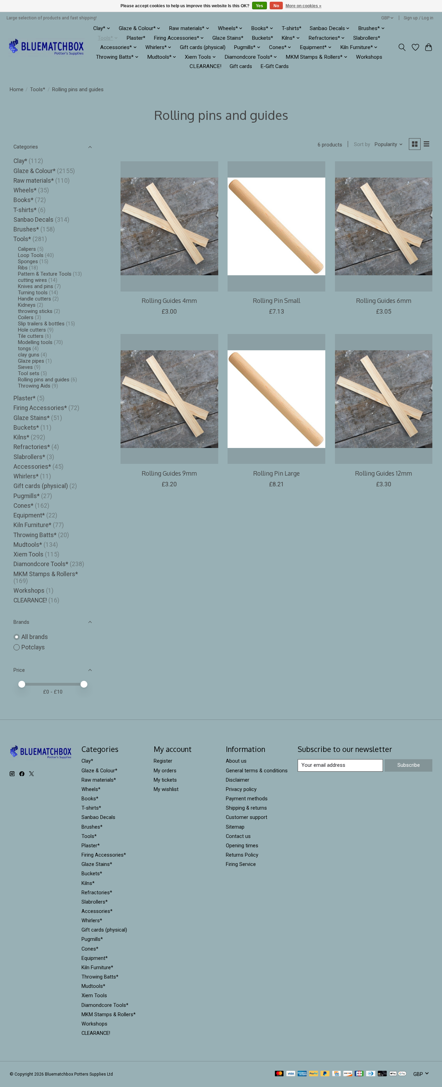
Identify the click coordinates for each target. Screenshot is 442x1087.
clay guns (28, 355)
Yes (259, 5)
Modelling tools (35, 342)
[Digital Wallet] (398, 1074)
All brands (34, 636)
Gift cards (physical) (202, 47)
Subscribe (408, 765)
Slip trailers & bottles (41, 324)
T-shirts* (291, 28)
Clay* (20, 161)
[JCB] (359, 1074)
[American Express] (302, 1074)
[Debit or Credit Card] (382, 1074)
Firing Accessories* (40, 407)
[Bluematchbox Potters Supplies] (46, 47)
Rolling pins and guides (43, 379)
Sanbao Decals (33, 219)
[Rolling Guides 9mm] (169, 399)
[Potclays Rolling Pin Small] (276, 226)
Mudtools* (27, 544)
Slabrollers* (366, 38)
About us (236, 761)
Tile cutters (31, 336)
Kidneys (27, 305)
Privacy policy (241, 789)
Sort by (362, 144)
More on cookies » (303, 5)
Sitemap (235, 827)
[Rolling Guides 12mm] (384, 399)
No (276, 5)
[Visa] (290, 1074)
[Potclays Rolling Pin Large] (276, 399)
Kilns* (21, 437)
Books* (23, 200)
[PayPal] (313, 1074)
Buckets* (262, 38)
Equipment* (29, 515)
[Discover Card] (347, 1074)
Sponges (28, 261)
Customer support (246, 817)
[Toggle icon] (402, 47)
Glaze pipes (31, 361)
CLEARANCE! (205, 66)
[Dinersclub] (370, 1074)
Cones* (23, 505)
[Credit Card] (336, 1074)
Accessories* (32, 466)
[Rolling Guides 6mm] (384, 226)
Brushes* (26, 229)
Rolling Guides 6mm (383, 300)
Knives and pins (35, 286)
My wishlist (166, 789)
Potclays (33, 647)
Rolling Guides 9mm (169, 473)
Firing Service (241, 864)
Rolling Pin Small (276, 300)
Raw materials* (33, 180)
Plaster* (135, 38)
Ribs (23, 268)
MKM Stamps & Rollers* (45, 574)
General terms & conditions (257, 770)
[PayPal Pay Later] (324, 1074)
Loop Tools (31, 255)
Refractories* (31, 447)
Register (163, 761)
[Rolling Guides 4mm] (169, 226)
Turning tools (33, 292)
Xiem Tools (28, 554)
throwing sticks (35, 311)
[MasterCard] (279, 1074)
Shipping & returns (246, 808)
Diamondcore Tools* (40, 564)
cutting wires (32, 280)
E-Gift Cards (274, 66)
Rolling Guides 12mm (383, 473)
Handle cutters (34, 299)
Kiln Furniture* (32, 525)
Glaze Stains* (227, 38)
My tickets (165, 780)
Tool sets (28, 373)
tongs (24, 348)
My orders (165, 770)
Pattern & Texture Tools (44, 274)
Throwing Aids (34, 386)
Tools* (37, 89)
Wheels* (25, 190)
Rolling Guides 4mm (169, 300)
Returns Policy (242, 855)
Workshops (369, 57)
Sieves (25, 367)
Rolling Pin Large (276, 473)
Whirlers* (26, 476)
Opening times (242, 845)
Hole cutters (32, 330)
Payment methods (247, 798)
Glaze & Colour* (34, 171)
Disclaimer (237, 780)
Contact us (238, 836)
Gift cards (241, 66)
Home (16, 89)
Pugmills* (26, 496)
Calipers (27, 249)
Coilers (25, 317)
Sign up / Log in (418, 18)
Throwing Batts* (35, 535)
